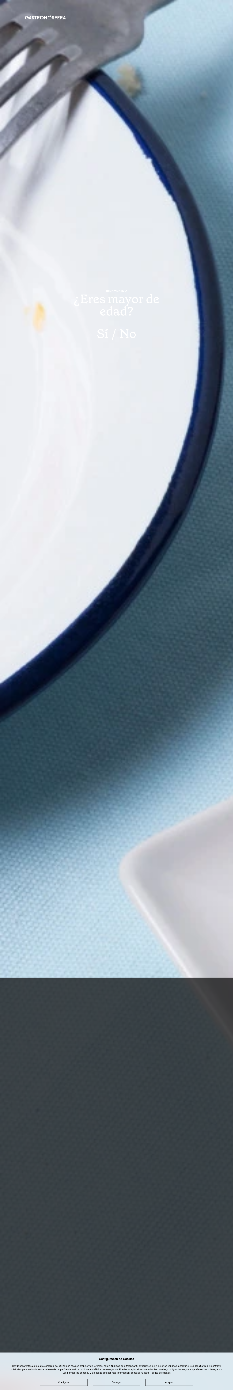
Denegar (116, 1382)
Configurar (64, 1382)
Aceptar (169, 1382)
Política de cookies (160, 1372)
